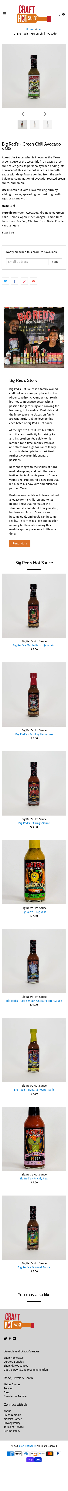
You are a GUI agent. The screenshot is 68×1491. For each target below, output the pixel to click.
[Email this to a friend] (33, 281)
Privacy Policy (12, 1423)
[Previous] (24, 114)
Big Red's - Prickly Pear (34, 1178)
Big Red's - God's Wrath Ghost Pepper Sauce (34, 1001)
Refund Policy (12, 1431)
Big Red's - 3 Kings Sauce (34, 823)
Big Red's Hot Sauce (34, 562)
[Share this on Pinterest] (24, 281)
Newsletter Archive (15, 1396)
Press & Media (12, 1415)
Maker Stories (12, 1384)
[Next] (44, 114)
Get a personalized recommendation (26, 1369)
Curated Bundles (14, 1361)
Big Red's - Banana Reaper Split (34, 1089)
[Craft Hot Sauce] (34, 14)
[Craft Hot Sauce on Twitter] (5, 1339)
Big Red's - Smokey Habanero (34, 734)
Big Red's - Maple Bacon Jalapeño (34, 645)
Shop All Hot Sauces (16, 1365)
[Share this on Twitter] (5, 281)
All (40, 29)
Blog (6, 1392)
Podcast (8, 1388)
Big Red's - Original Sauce (34, 1267)
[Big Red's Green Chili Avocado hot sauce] (34, 76)
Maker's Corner (13, 1419)
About (7, 1411)
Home (29, 29)
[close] (64, 2)
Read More (19, 543)
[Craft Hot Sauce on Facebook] (10, 1339)
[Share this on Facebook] (14, 281)
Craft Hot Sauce (27, 1445)
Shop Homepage (14, 1357)
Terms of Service (14, 1427)
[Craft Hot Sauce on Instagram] (14, 1339)
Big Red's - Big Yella (34, 912)
